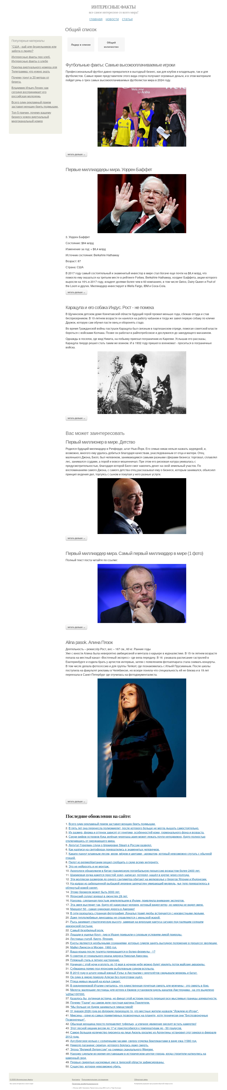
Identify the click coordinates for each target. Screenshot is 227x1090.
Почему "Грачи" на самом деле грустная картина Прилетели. (110, 1002)
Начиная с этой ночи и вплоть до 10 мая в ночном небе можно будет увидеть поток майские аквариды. (137, 964)
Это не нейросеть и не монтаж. (89, 866)
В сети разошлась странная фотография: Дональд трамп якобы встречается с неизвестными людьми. (137, 913)
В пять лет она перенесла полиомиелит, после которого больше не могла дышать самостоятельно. (134, 828)
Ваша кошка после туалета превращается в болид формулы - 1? (112, 951)
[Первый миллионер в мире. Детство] (142, 506)
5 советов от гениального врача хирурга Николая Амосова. (109, 956)
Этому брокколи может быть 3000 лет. (95, 892)
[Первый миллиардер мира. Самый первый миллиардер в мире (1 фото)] (142, 593)
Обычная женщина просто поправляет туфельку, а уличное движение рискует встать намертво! (133, 1024)
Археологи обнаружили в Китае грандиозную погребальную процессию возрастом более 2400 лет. (135, 871)
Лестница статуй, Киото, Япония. (91, 939)
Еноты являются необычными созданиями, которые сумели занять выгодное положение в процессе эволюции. (143, 943)
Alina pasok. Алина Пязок (89, 642)
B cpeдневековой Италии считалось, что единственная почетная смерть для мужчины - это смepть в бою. (139, 985)
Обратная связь (141, 1079)
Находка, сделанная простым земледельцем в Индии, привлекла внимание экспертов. (127, 900)
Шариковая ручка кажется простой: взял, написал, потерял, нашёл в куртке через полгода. (130, 875)
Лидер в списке (81, 44)
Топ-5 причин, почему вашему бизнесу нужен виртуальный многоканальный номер (31, 117)
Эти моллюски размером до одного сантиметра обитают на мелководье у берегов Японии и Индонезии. (138, 879)
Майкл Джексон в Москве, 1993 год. (93, 947)
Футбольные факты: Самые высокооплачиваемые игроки (120, 65)
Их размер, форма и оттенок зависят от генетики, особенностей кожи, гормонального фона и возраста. (136, 832)
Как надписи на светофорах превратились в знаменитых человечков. (114, 849)
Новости (112, 18)
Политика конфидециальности (85, 1083)
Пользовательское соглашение (95, 1079)
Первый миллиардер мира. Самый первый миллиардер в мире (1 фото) (134, 553)
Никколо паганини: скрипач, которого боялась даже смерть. (109, 1045)
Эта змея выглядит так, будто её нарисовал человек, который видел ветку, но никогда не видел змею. (137, 905)
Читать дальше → (76, 154)
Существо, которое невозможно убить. (95, 1066)
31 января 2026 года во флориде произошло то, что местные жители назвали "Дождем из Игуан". (134, 1011)
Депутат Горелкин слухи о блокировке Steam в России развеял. (110, 845)
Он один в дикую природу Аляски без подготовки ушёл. (106, 977)
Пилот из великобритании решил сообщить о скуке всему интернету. (114, 862)
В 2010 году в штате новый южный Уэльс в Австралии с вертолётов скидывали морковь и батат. (133, 973)
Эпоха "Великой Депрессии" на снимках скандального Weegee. (112, 1049)
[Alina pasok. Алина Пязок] (142, 738)
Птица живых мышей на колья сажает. (95, 981)
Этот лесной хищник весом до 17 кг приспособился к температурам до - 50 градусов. (126, 1028)
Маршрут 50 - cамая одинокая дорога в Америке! (102, 909)
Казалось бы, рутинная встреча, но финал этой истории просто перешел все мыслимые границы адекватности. (143, 998)
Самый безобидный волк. (87, 930)
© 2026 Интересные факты (21, 1079)
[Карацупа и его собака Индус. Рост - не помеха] (142, 382)
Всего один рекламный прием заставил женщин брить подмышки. (112, 824)
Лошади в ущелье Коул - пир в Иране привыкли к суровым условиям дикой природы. (126, 934)
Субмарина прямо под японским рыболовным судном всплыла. (112, 968)
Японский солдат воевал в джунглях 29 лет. (99, 896)
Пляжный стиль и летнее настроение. (95, 960)
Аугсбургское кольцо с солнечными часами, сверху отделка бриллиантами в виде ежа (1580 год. (133, 1041)
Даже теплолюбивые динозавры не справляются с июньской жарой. (115, 917)
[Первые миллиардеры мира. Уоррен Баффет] (142, 203)
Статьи (127, 18)
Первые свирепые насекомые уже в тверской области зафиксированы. (117, 1062)
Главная (96, 18)
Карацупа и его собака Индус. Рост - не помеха (110, 307)
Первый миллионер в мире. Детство (100, 442)
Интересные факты (113, 7)
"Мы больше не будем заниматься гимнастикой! (101, 1007)
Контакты (76, 1079)
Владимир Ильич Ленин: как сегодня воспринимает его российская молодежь (30, 92)
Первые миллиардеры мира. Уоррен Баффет (109, 169)
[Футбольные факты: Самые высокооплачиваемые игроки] (142, 117)
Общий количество (111, 44)
